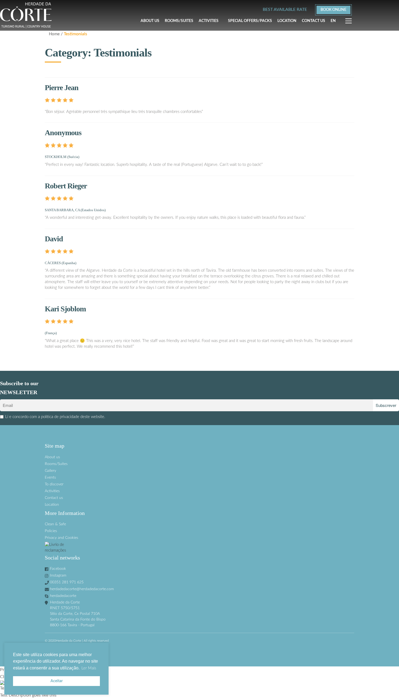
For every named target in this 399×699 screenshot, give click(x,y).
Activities (208, 21)
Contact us (313, 21)
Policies (51, 531)
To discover (54, 484)
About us (150, 21)
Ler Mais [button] (88, 668)
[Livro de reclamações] (199, 547)
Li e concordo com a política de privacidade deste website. (55, 417)
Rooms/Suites (179, 21)
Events (50, 477)
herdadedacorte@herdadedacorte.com (82, 589)
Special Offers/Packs (250, 21)
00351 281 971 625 (67, 582)
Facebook (58, 569)
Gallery (50, 471)
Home (54, 34)
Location (286, 21)
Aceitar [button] (56, 681)
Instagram (58, 575)
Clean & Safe (55, 524)
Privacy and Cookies (61, 538)
